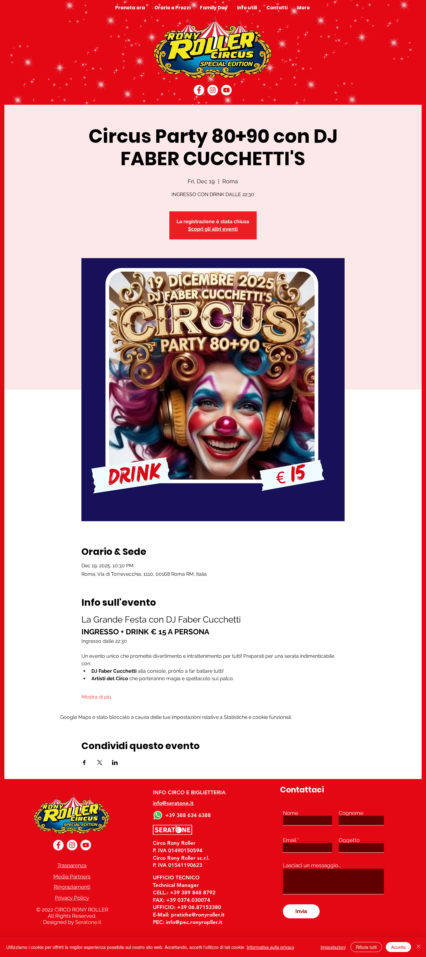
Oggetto (349, 840)
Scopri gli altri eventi (213, 229)
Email (289, 840)
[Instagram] (212, 90)
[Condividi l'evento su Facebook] (84, 762)
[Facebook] (199, 90)
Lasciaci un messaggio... (312, 865)
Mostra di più (96, 697)
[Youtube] (226, 90)
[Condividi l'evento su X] (100, 762)
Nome (290, 813)
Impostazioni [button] (333, 947)
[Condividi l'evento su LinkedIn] (115, 762)
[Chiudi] (418, 947)
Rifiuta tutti (366, 947)
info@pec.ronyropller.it (194, 922)
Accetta (398, 947)
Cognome (351, 813)
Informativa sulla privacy (270, 947)
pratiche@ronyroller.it (198, 914)
